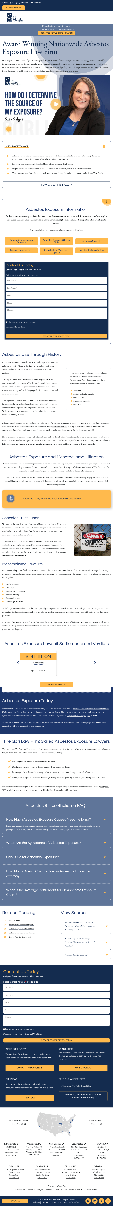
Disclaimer (10, 326)
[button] (109, 18)
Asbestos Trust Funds (94, 173)
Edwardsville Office (11, 1152)
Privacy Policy (20, 326)
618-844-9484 (42, 1178)
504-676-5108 (56, 1155)
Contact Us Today (31, 498)
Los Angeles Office (79, 1155)
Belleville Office (99, 1175)
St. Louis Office (71, 1175)
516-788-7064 (102, 1158)
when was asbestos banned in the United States (91, 708)
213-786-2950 (79, 1158)
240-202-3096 (34, 1154)
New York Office (101, 1155)
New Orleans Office (56, 1152)
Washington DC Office (33, 1152)
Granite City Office (42, 1175)
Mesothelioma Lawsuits (73, 173)
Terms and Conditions (33, 1034)
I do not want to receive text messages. (22, 322)
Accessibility (46, 1202)
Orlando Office (14, 1175)
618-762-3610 (99, 1178)
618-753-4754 (11, 1155)
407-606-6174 (14, 1178)
